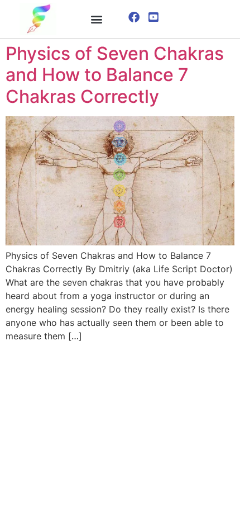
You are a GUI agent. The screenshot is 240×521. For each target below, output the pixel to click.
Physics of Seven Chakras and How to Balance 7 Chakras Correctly (115, 74)
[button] (97, 19)
